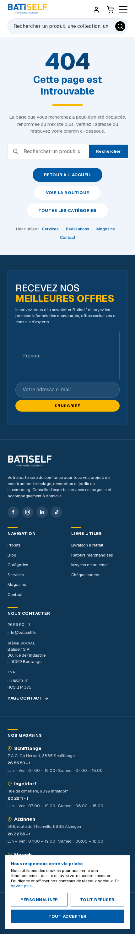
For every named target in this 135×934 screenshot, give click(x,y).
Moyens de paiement (90, 564)
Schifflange (27, 748)
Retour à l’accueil (67, 174)
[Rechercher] (120, 26)
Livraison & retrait (87, 545)
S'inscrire (67, 405)
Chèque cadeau (85, 574)
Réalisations (77, 229)
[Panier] (110, 9)
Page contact (25, 698)
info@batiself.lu (22, 632)
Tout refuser (97, 899)
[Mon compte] (96, 9)
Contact (67, 237)
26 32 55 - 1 (19, 834)
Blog (12, 555)
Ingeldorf (25, 784)
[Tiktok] (56, 512)
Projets (14, 545)
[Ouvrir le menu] (123, 9)
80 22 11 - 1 (18, 798)
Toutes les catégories (67, 210)
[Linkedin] (42, 512)
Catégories (18, 564)
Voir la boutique (67, 192)
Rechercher (108, 151)
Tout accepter (67, 916)
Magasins (105, 229)
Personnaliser (39, 899)
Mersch (23, 855)
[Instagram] (27, 512)
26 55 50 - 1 (19, 624)
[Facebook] (13, 512)
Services (50, 229)
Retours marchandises (92, 555)
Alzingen (24, 819)
